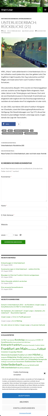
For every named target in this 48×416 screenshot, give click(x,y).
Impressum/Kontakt (25, 413)
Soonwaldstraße (11, 361)
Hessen (19, 352)
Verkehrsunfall (34, 365)
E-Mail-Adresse (7, 215)
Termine (39, 361)
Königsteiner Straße (14, 357)
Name (4, 205)
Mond (38, 357)
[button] (45, 373)
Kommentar (6, 177)
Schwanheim (33, 359)
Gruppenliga (12, 352)
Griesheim (4, 352)
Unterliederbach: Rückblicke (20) (12, 144)
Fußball (41, 348)
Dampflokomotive (7, 342)
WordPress (20, 368)
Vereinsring (25, 365)
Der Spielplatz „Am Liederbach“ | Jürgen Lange (17, 311)
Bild (4, 31)
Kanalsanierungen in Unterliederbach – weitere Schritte (20, 269)
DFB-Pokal (27, 342)
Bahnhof (12, 340)
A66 (8, 340)
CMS (26, 340)
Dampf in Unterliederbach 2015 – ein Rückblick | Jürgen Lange (22, 305)
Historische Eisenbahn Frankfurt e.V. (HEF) (16, 355)
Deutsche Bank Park (18, 342)
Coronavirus (31, 340)
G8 (32, 130)
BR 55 (10, 130)
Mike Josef (33, 357)
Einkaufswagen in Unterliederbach (13, 263)
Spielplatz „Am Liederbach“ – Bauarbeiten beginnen (23, 312)
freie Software (32, 349)
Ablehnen (24, 402)
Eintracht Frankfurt (11, 344)
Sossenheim (20, 361)
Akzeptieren (24, 396)
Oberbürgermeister (6, 359)
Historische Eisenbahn (9, 18)
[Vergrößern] (44, 40)
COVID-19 (39, 340)
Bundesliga (20, 339)
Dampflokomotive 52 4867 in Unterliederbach (17, 307)
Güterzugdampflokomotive (12, 133)
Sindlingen (4, 361)
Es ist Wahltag (17, 321)
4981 (4, 130)
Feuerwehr (32, 345)
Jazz (42, 355)
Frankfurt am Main (21, 130)
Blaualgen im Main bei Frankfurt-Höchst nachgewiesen (20, 275)
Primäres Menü (45, 9)
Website (4, 224)
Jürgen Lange (7, 9)
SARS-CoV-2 (24, 359)
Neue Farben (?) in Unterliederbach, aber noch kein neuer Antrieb (23, 152)
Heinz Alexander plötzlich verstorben (14, 281)
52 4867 (4, 340)
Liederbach (25, 357)
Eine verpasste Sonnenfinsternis (12, 287)
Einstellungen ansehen (24, 408)
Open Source (16, 359)
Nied (41, 357)
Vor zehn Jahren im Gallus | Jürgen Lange (15, 325)
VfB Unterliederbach (9, 367)
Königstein (4, 357)
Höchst (36, 354)
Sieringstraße (42, 359)
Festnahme (25, 345)
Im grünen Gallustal (38, 325)
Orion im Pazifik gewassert (21, 317)
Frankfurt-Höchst (39, 345)
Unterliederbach (25, 18)
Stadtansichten (30, 361)
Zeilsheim (27, 368)
